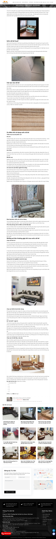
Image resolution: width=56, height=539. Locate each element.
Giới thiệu (31, 2)
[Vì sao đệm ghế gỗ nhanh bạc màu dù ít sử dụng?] (10, 433)
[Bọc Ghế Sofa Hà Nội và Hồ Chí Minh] (5, 2)
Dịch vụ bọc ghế (17, 2)
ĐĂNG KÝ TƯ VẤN (10, 492)
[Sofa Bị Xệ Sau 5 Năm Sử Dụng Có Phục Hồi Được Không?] (10, 413)
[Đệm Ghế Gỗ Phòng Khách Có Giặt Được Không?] (10, 453)
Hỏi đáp (51, 2)
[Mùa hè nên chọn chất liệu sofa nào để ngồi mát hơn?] (45, 413)
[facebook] (53, 533)
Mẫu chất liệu (25, 2)
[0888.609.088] (53, 530)
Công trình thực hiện (38, 2)
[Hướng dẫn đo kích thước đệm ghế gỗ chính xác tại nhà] (28, 433)
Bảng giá (44, 2)
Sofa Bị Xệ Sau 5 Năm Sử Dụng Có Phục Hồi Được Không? (9, 423)
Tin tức (48, 2)
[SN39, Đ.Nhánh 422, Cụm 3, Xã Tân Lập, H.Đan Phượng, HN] (43, 485)
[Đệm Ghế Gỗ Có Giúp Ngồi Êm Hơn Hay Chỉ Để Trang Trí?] (45, 453)
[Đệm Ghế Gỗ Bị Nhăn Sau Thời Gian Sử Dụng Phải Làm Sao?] (28, 453)
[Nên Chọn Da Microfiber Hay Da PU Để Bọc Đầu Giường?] (28, 413)
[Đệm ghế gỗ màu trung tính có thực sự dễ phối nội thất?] (45, 433)
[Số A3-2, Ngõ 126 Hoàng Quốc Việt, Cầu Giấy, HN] (43, 473)
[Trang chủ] (13, 2)
